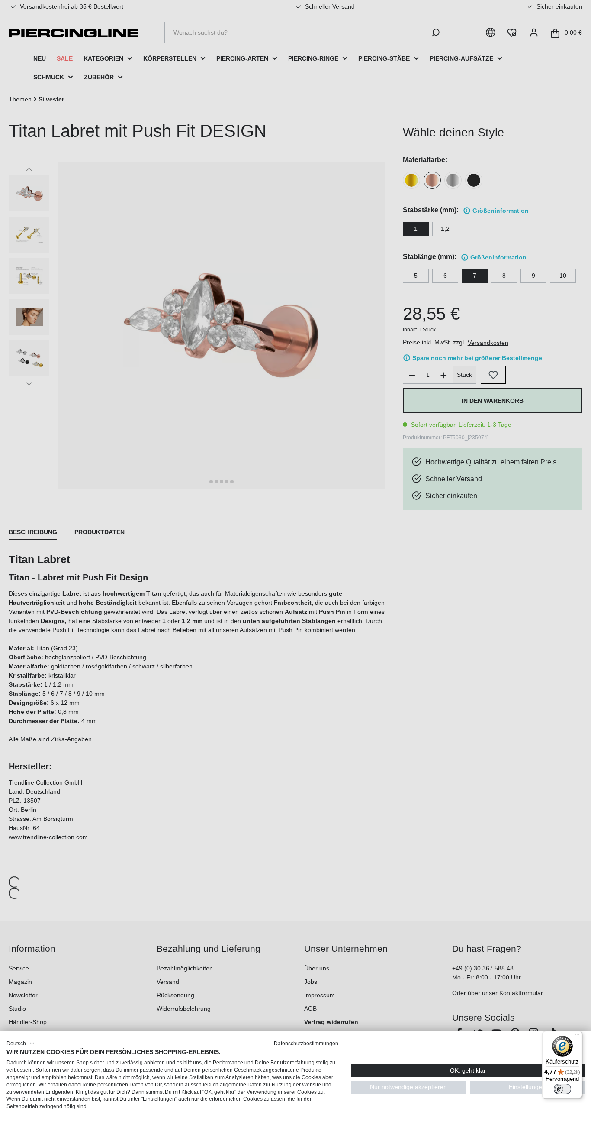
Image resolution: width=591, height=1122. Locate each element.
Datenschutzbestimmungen (306, 1044)
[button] (20, 1043)
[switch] (562, 1089)
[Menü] (577, 1036)
